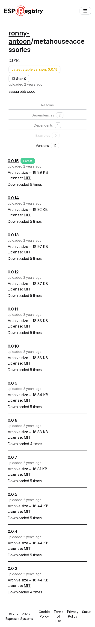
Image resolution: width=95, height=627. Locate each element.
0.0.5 (12, 494)
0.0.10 (13, 346)
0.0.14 (13, 197)
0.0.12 (13, 272)
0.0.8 (12, 420)
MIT (27, 178)
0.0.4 (13, 531)
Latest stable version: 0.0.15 (34, 69)
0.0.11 (13, 309)
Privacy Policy (72, 614)
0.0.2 (12, 568)
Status (86, 612)
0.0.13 (13, 234)
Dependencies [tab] (46, 115)
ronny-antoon (20, 37)
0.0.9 (13, 383)
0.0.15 (13, 160)
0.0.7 (12, 457)
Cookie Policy (44, 614)
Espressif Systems (19, 619)
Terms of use (58, 616)
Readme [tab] (47, 105)
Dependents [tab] (46, 125)
